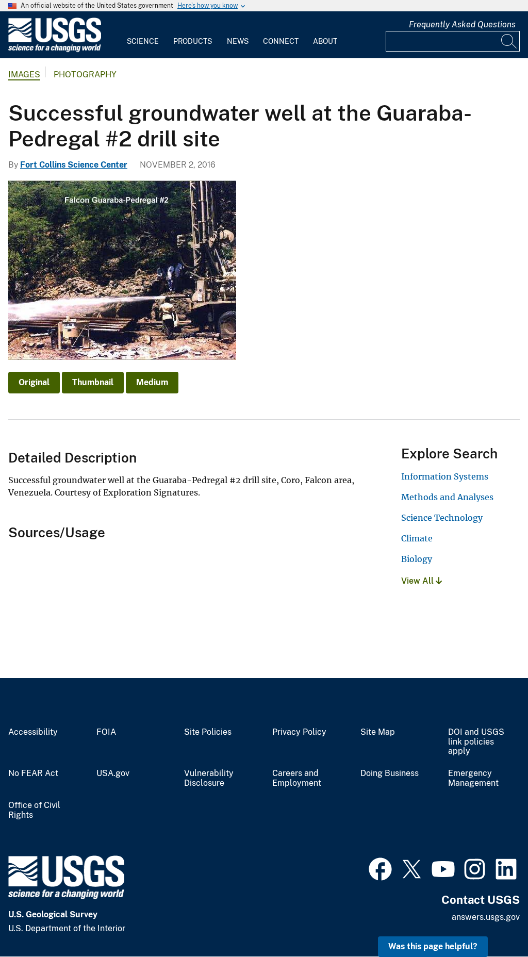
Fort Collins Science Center (73, 165)
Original (34, 382)
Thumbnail (92, 382)
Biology (416, 559)
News (238, 41)
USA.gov (112, 773)
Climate (417, 538)
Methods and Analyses (447, 497)
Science (143, 41)
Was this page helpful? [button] (432, 946)
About (325, 41)
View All (418, 581)
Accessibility (33, 732)
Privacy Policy (299, 732)
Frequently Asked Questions (462, 24)
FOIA (106, 732)
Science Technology (442, 518)
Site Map (377, 732)
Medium (152, 382)
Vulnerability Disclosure (209, 778)
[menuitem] (143, 35)
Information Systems (444, 476)
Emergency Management (473, 778)
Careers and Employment (296, 778)
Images (24, 74)
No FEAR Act (33, 773)
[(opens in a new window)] (380, 867)
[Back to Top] (490, 919)
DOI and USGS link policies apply (476, 742)
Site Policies (208, 732)
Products (192, 41)
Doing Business (389, 773)
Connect (281, 41)
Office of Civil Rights (34, 810)
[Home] (54, 50)
